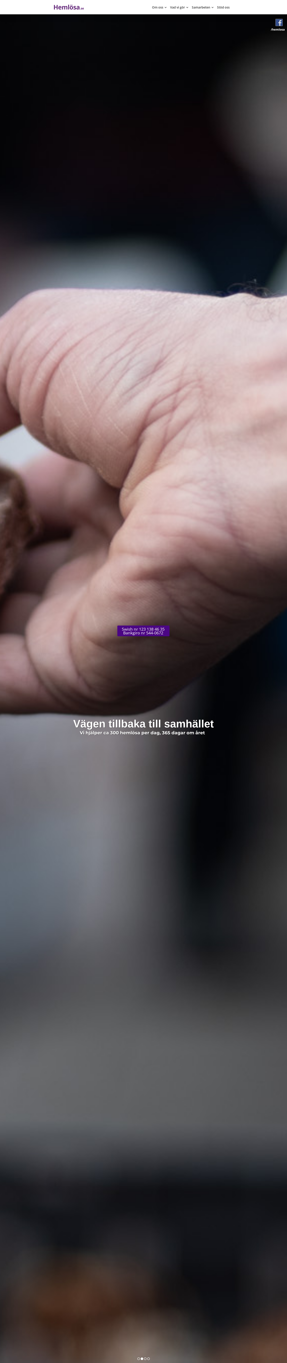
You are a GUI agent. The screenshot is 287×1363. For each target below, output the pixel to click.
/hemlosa (278, 29)
